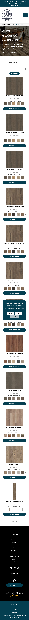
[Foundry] (14, 398)
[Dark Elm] (23, 472)
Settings (14, 316)
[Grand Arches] (10, 214)
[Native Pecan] (23, 103)
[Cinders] (23, 509)
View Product (14, 109)
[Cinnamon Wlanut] (23, 435)
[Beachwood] (10, 509)
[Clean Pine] (18, 472)
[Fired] (14, 380)
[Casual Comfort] (14, 435)
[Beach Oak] (10, 472)
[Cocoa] (10, 361)
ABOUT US (14, 556)
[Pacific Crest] (23, 214)
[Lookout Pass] (18, 214)
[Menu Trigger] (25, 15)
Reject (18, 313)
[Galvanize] (18, 398)
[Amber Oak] (10, 435)
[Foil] (10, 398)
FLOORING (14, 534)
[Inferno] (23, 398)
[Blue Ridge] (10, 103)
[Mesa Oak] (18, 103)
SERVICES (14, 567)
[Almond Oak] (14, 417)
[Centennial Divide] (18, 435)
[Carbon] (18, 509)
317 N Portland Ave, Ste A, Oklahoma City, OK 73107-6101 (15, 2)
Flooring (8, 24)
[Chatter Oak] (14, 472)
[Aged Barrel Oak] (14, 86)
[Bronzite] (14, 509)
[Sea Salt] (23, 361)
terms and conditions (14, 308)
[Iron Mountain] (14, 214)
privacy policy (21, 306)
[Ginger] (14, 361)
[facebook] (14, 581)
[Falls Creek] (14, 196)
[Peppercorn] (18, 361)
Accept (11, 313)
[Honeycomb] (14, 103)
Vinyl (13, 24)
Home (3, 24)
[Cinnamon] (14, 344)
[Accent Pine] (14, 454)
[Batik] (14, 491)
